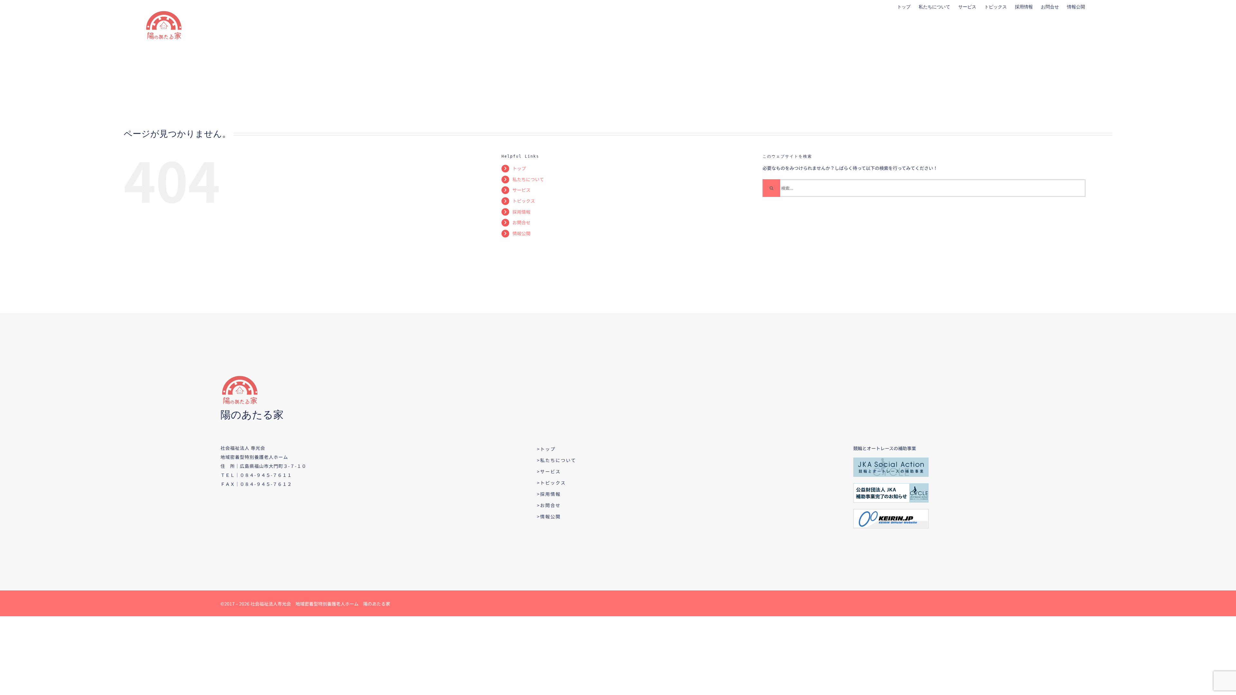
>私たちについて (556, 460)
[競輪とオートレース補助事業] (891, 460)
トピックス (523, 201)
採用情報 (521, 211)
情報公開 (521, 233)
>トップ (546, 449)
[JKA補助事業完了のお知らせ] (891, 485)
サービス (521, 190)
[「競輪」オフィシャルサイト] (891, 511)
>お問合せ (549, 505)
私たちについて (528, 179)
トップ (519, 168)
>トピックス (551, 482)
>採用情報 (549, 494)
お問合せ (521, 222)
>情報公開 (549, 516)
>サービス (549, 471)
